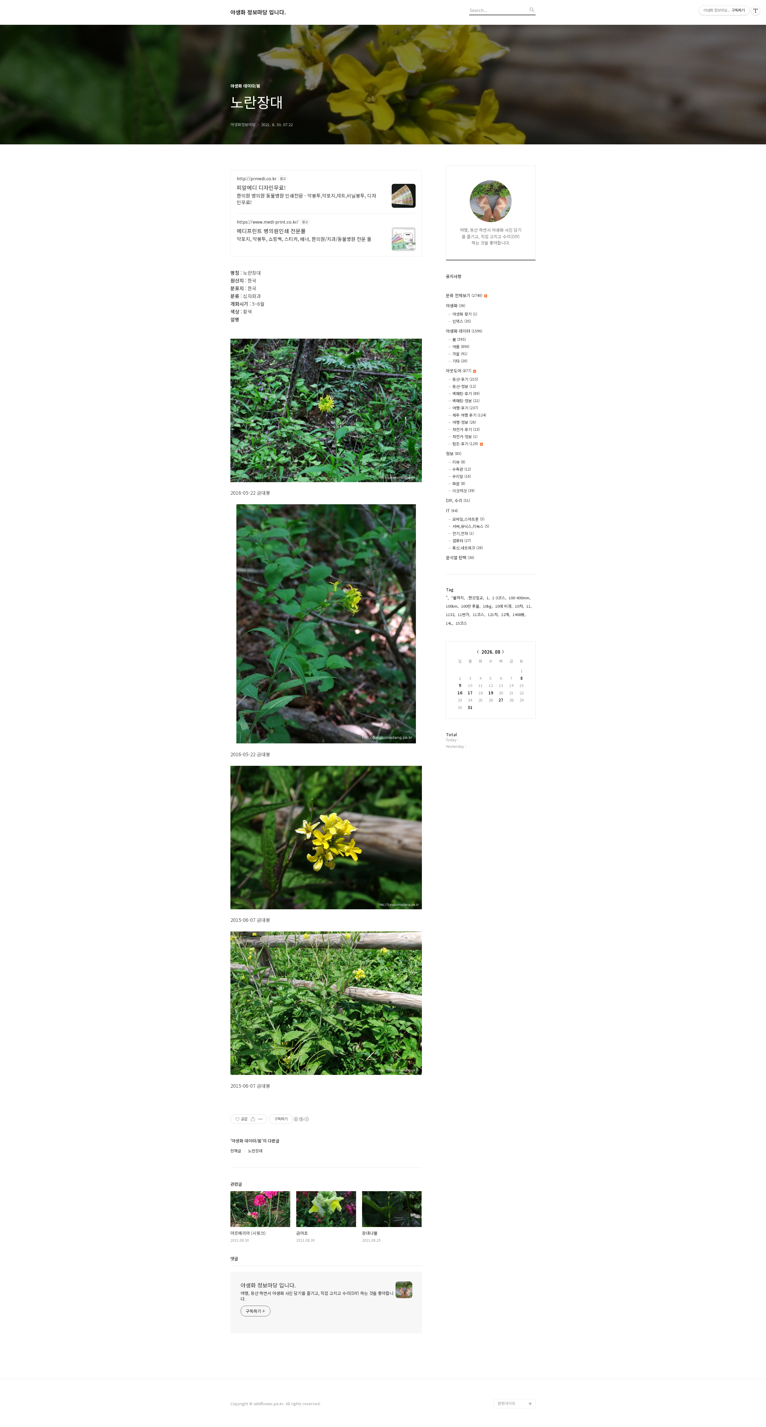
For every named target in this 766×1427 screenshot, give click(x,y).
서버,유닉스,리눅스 (470, 526)
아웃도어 (458, 371)
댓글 (234, 1258)
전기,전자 (463, 533)
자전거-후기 (466, 429)
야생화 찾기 (464, 314)
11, (529, 606)
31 (470, 707)
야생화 (455, 305)
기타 (459, 361)
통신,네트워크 (467, 548)
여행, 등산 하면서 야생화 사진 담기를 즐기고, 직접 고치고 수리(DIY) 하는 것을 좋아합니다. (317, 1296)
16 (460, 693)
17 (470, 693)
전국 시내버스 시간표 (515, 1336)
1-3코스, (499, 598)
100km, (452, 606)
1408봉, (519, 614)
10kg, (488, 606)
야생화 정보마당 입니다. (258, 12)
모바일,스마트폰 (468, 519)
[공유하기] (253, 1119)
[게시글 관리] (260, 1119)
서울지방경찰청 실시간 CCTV (516, 1370)
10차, (519, 606)
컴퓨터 (461, 540)
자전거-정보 (465, 436)
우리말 (461, 476)
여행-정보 (464, 422)
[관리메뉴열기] (755, 10)
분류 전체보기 (464, 295)
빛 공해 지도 (508, 1308)
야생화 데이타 (464, 331)
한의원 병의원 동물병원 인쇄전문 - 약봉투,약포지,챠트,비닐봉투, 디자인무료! (306, 198)
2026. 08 (490, 652)
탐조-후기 (465, 444)
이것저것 (463, 491)
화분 (458, 483)
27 (500, 700)
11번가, (464, 614)
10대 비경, (504, 606)
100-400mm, (520, 598)
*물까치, (458, 598)
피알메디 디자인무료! (261, 187)
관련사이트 (507, 1403)
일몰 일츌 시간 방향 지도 (516, 1322)
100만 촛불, (471, 606)
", (447, 598)
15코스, (462, 623)
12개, (505, 614)
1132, (450, 614)
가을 (459, 354)
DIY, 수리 (458, 500)
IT (452, 511)
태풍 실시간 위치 (511, 1356)
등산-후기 (465, 379)
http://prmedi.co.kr (256, 178)
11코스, (479, 614)
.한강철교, (475, 598)
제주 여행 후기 (469, 415)
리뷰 (458, 462)
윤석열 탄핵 (460, 557)
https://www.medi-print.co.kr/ (268, 221)
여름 (460, 346)
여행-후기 (465, 408)
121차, (493, 614)
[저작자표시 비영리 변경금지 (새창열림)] (301, 1119)
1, (488, 598)
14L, (449, 623)
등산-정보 (464, 386)
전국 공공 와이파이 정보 (516, 1389)
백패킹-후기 (466, 393)
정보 (453, 453)
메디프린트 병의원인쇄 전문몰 (271, 230)
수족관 (461, 469)
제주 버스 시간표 (511, 1346)
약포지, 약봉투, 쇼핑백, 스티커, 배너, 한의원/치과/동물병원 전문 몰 (304, 238)
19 (490, 693)
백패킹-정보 (466, 401)
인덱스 (461, 321)
